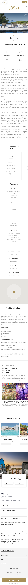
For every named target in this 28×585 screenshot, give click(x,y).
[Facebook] (11, 569)
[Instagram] (14, 569)
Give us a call (10, 506)
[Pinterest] (17, 569)
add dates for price (14, 580)
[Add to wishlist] (25, 15)
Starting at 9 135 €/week (14, 583)
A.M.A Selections (7, 550)
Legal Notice (19, 572)
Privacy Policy (9, 572)
